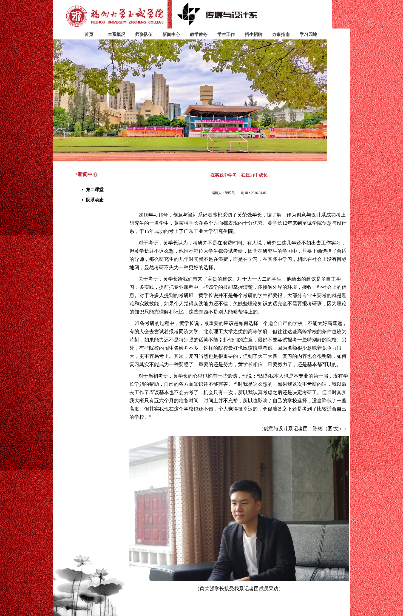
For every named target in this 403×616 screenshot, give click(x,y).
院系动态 (95, 199)
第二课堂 (95, 189)
